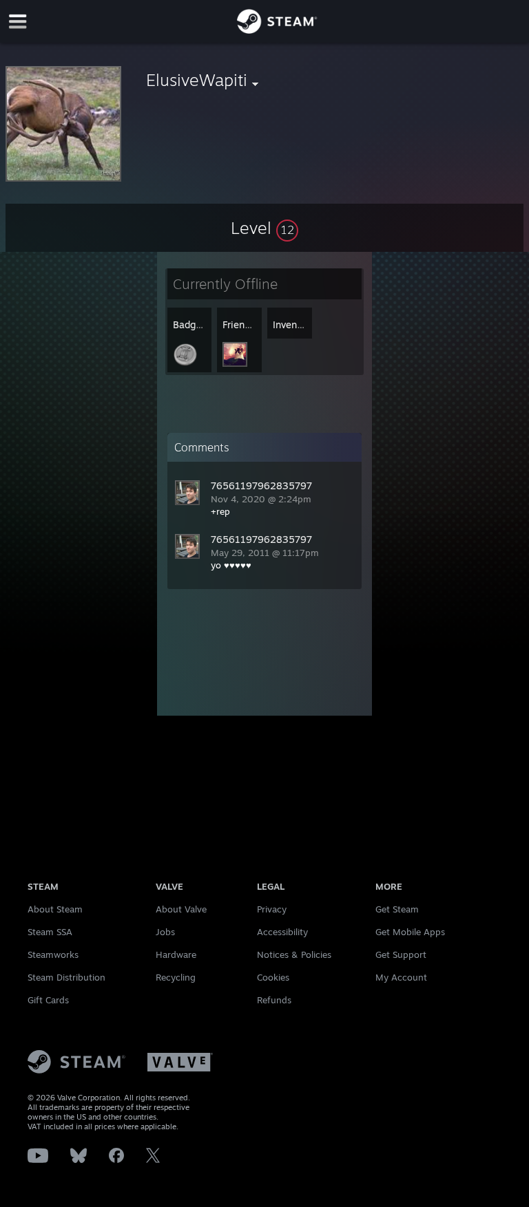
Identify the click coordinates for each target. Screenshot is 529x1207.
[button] (264, 228)
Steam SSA (50, 931)
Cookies (273, 977)
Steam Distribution (66, 977)
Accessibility (282, 931)
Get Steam (397, 909)
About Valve (181, 909)
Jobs (165, 931)
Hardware (176, 954)
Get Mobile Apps (410, 931)
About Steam (55, 909)
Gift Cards (48, 999)
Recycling (176, 977)
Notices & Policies (294, 954)
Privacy (272, 909)
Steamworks (53, 954)
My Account (401, 977)
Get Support (400, 954)
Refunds (274, 999)
